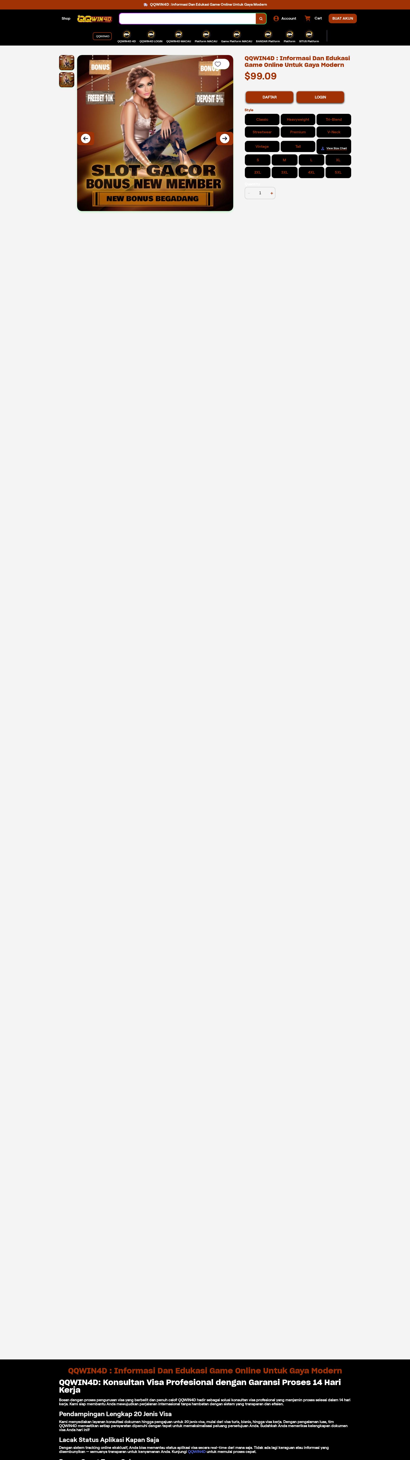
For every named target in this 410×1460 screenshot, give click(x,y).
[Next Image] (224, 138)
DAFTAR (270, 97)
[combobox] (187, 18)
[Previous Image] (85, 138)
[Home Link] (95, 18)
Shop (66, 18)
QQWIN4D (197, 1452)
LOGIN (320, 97)
